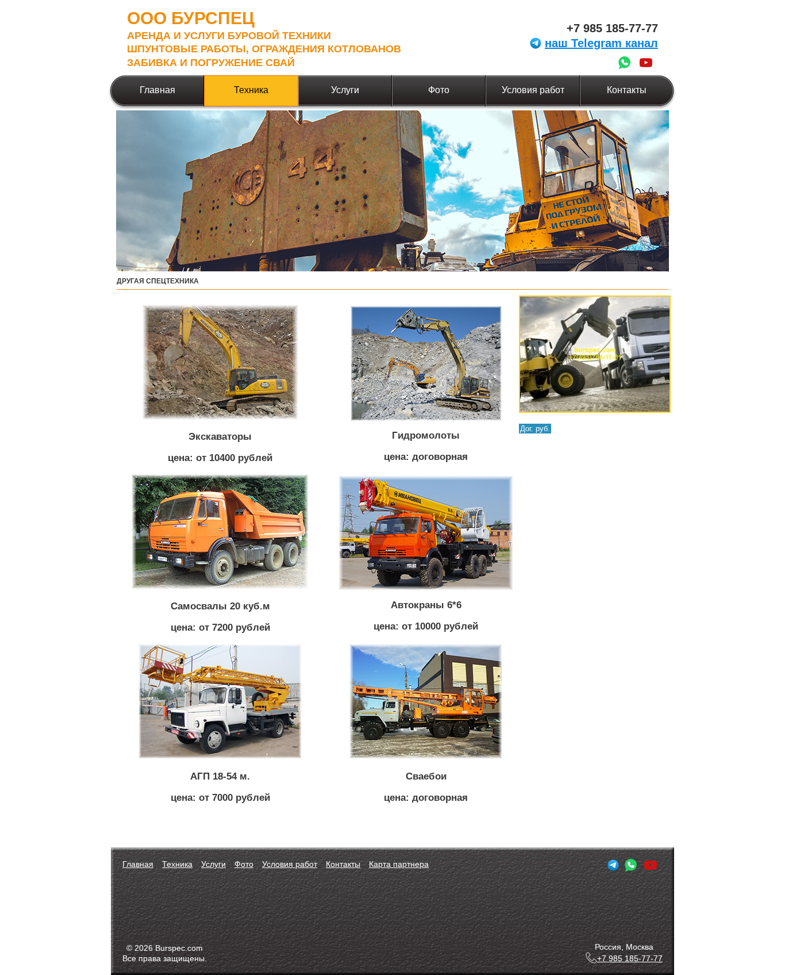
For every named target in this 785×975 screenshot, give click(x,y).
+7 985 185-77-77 (612, 28)
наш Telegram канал (601, 43)
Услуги (345, 90)
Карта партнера (399, 864)
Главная (157, 90)
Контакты (627, 90)
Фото (438, 90)
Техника (251, 90)
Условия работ (533, 90)
